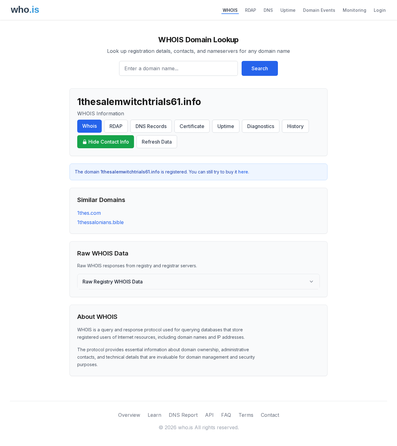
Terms (246, 415)
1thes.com (89, 213)
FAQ (226, 415)
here (243, 171)
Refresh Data (157, 142)
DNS (268, 10)
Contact (270, 415)
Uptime (288, 10)
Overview (129, 415)
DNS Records (151, 126)
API (209, 415)
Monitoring (354, 10)
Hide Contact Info (108, 142)
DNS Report (183, 415)
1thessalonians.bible (100, 222)
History (295, 126)
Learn (154, 415)
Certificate (192, 126)
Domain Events (319, 10)
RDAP (250, 10)
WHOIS (230, 10)
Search (260, 68)
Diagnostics (260, 126)
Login (380, 10)
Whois (89, 126)
